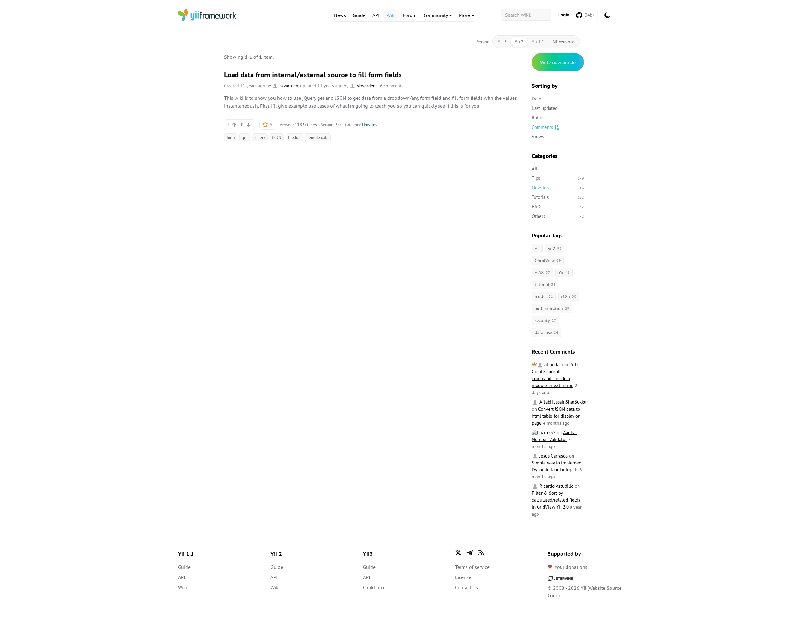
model (544, 296)
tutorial (545, 284)
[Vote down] (248, 125)
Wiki (391, 15)
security (545, 320)
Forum (410, 15)
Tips (558, 178)
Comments (542, 127)
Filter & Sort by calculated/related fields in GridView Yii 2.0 (556, 500)
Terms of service (472, 567)
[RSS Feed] (481, 552)
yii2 (554, 248)
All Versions (563, 42)
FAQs (558, 207)
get (244, 137)
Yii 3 (502, 42)
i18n (568, 296)
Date (536, 99)
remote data (317, 137)
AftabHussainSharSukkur (563, 402)
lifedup (294, 137)
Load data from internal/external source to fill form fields (313, 75)
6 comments (391, 85)
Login (563, 15)
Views (538, 137)
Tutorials (558, 197)
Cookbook (374, 587)
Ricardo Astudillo (555, 486)
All (534, 169)
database (546, 332)
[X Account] (458, 552)
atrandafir (553, 365)
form (231, 137)
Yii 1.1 (538, 42)
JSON (276, 137)
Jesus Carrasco (553, 456)
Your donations (571, 567)
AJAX (542, 272)
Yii (564, 272)
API (376, 15)
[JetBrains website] (560, 578)
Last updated (545, 108)
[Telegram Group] (469, 552)
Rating (538, 118)
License (463, 577)
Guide (359, 15)
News (340, 15)
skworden (288, 85)
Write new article (558, 62)
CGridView (548, 260)
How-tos (369, 124)
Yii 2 (519, 42)
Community (436, 15)
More (465, 15)
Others (558, 216)
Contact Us (466, 587)
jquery (259, 137)
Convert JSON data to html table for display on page (556, 416)
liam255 (547, 432)
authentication (552, 308)
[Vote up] (234, 125)
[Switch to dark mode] (607, 15)
